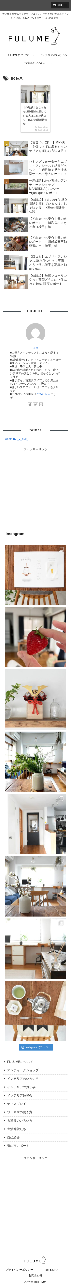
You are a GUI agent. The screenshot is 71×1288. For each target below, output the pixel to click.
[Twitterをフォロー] (35, 404)
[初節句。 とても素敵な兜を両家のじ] (35, 699)
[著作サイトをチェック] (30, 404)
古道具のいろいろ (19, 1120)
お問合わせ (35, 1275)
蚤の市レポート (18, 1145)
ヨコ (35, 348)
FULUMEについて (20, 1061)
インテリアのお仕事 (21, 1087)
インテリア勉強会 (19, 1095)
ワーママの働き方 (19, 1112)
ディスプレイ (16, 1103)
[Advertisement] (35, 487)
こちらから (43, 394)
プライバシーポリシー (19, 1269)
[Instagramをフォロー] (41, 404)
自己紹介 (13, 1137)
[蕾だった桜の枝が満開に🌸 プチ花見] (35, 886)
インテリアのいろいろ (23, 1078)
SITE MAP (51, 1269)
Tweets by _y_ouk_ (15, 438)
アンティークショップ (23, 1070)
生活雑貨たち (16, 1129)
